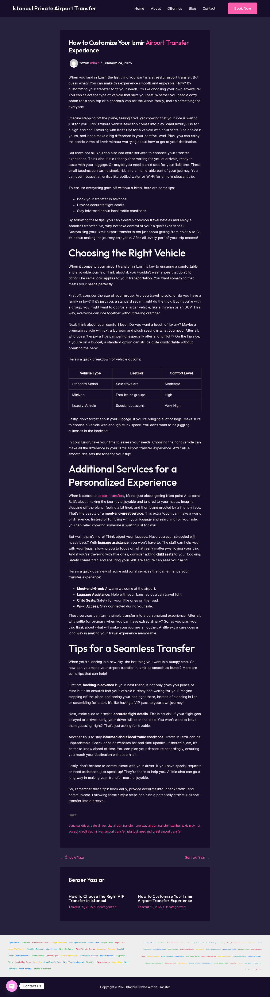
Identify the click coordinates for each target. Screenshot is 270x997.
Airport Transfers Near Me (208, 956)
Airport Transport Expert (224, 956)
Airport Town (117, 962)
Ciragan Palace (107, 943)
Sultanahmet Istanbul (40, 943)
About (156, 8)
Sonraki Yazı (197, 857)
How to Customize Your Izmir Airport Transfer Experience (165, 898)
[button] (240, 8)
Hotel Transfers (200, 949)
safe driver (98, 825)
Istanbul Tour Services (42, 969)
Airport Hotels (51, 949)
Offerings (174, 8)
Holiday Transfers (182, 963)
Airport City (90, 962)
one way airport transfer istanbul (157, 825)
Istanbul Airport (52, 956)
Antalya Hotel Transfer (173, 943)
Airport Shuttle (13, 943)
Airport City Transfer (16, 949)
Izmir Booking (221, 943)
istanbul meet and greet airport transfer (154, 831)
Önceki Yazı (72, 857)
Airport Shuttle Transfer (89, 956)
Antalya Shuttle (185, 943)
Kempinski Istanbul (59, 943)
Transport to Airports (194, 963)
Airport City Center (66, 949)
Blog (192, 8)
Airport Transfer (167, 43)
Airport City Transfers (35, 949)
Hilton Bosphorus (23, 956)
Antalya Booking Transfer (187, 949)
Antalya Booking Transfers (248, 943)
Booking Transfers (207, 963)
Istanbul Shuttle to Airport (221, 963)
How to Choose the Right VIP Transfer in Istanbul (96, 898)
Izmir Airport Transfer (150, 943)
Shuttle (256, 963)
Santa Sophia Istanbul (77, 943)
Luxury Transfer (256, 969)
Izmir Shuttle (161, 943)
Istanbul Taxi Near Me (167, 956)
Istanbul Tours (93, 943)
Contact (209, 8)
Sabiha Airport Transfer (106, 949)
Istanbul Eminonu (107, 956)
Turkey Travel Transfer (233, 943)
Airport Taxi (26, 943)
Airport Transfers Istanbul (73, 962)
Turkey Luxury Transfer (159, 949)
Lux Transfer (248, 963)
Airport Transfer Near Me (192, 956)
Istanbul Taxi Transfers (254, 956)
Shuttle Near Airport (170, 963)
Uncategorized (106, 907)
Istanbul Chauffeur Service (213, 949)
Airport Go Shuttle (173, 949)
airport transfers (111, 496)
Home (139, 8)
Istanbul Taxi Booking (243, 949)
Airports (240, 963)
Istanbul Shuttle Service (229, 949)
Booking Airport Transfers (239, 956)
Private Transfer (179, 956)
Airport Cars (120, 943)
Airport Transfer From (52, 962)
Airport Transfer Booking (85, 949)
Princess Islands (103, 962)
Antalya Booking (196, 943)
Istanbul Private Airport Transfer (54, 8)
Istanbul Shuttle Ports (153, 956)
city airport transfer (121, 825)
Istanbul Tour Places (23, 962)
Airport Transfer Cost (69, 956)
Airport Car (233, 963)
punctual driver (79, 825)
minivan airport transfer (110, 831)
